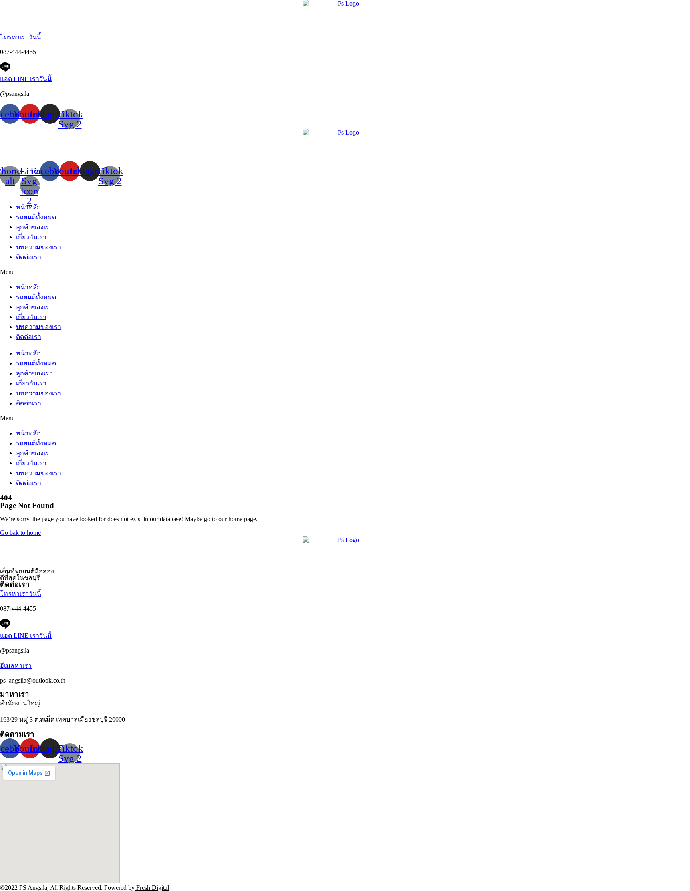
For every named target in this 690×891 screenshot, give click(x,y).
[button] (345, 272)
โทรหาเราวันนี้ (20, 37)
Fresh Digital (152, 887)
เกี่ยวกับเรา (31, 237)
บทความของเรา (38, 247)
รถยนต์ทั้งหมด (36, 217)
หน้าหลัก (28, 207)
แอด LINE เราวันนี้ (26, 78)
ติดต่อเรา (28, 257)
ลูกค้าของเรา (34, 227)
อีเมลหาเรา (16, 665)
